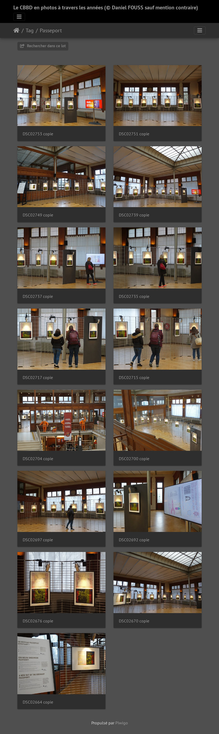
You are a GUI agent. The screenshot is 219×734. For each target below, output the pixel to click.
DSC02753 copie (38, 133)
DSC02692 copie (134, 539)
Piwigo (121, 722)
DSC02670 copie (134, 620)
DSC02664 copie (38, 702)
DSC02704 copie (38, 458)
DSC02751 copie (134, 133)
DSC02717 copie (38, 377)
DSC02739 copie (134, 215)
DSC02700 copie (134, 458)
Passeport (51, 30)
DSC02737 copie (38, 296)
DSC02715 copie (134, 377)
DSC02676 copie (38, 620)
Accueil (16, 30)
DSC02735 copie (134, 296)
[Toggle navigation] (19, 17)
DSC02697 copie (38, 539)
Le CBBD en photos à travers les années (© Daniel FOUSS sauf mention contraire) (105, 7)
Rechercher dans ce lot (46, 45)
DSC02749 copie (38, 215)
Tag (30, 30)
